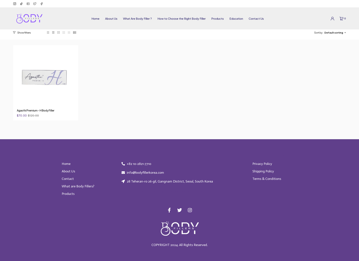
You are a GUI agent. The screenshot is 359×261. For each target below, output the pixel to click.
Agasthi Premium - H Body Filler (35, 110)
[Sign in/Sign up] (332, 18)
